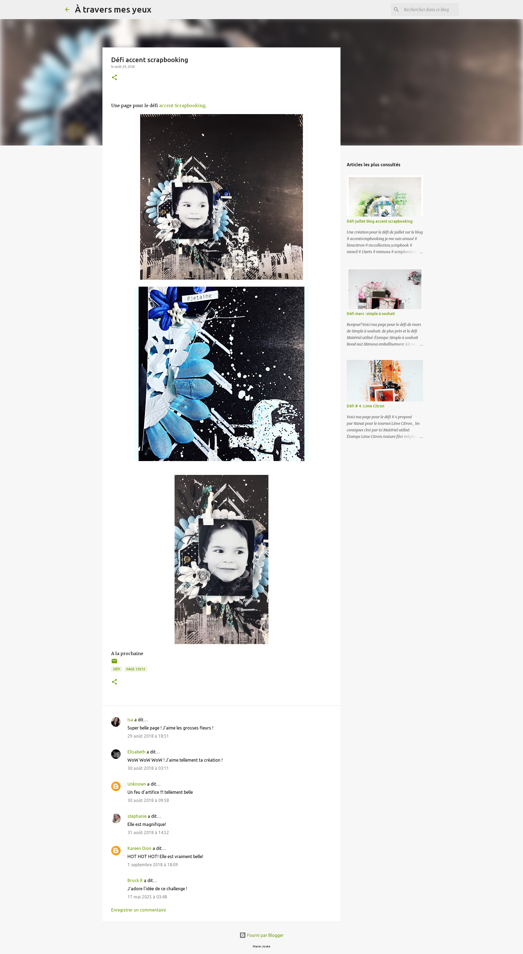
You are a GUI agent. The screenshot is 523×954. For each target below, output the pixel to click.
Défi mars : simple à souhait (371, 313)
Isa (130, 719)
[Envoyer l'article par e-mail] (114, 663)
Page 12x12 (135, 669)
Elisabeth (136, 751)
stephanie (137, 816)
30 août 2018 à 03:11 (148, 768)
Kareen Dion (139, 848)
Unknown (136, 784)
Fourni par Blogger (265, 935)
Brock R (135, 880)
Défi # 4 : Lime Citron (365, 406)
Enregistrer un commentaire (138, 909)
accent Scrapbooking (182, 105)
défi (116, 669)
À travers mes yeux (113, 9)
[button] (114, 77)
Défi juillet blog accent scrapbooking (380, 221)
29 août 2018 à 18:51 (148, 736)
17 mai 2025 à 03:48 (147, 896)
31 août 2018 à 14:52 (148, 832)
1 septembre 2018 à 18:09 (152, 864)
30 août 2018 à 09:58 (148, 800)
